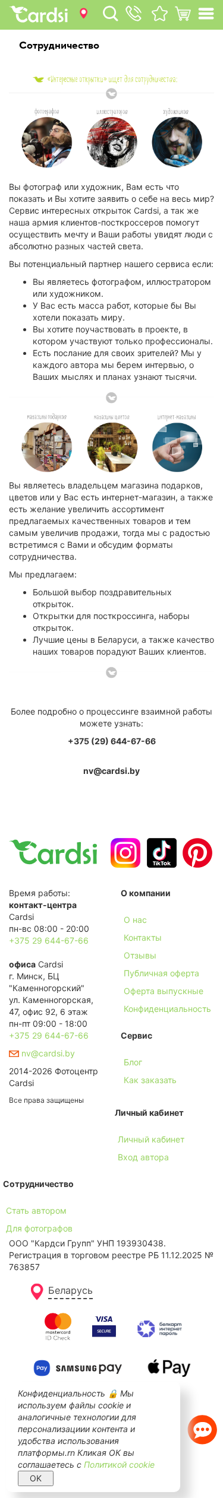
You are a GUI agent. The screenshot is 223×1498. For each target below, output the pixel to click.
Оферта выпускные (163, 991)
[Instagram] (124, 853)
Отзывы (140, 955)
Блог (133, 1062)
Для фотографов (39, 1228)
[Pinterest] (196, 853)
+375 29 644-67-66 (49, 940)
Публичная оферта (161, 973)
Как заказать (150, 1080)
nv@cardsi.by (47, 1053)
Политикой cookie (119, 1464)
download (140, 1098)
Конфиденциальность (167, 1009)
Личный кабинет (151, 1139)
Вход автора (143, 1157)
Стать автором (36, 1210)
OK (36, 1478)
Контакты (143, 937)
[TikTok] (160, 853)
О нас (135, 920)
